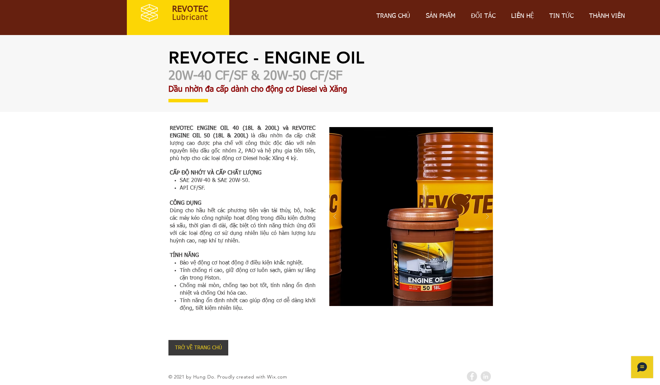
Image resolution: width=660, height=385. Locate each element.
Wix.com (277, 377)
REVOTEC (190, 9)
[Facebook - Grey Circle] (472, 376)
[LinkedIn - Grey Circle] (486, 376)
